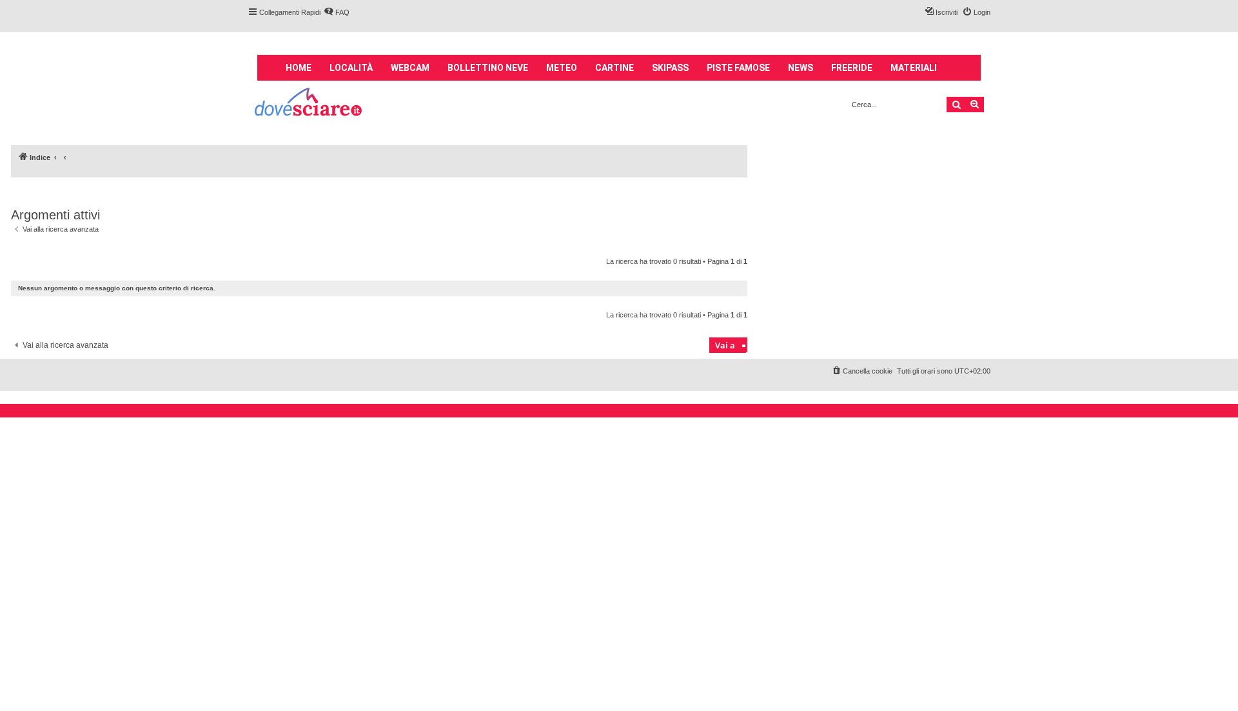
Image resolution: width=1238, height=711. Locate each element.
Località (351, 68)
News (800, 68)
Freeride (851, 68)
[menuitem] (336, 12)
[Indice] (309, 103)
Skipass (670, 68)
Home (298, 68)
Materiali (913, 68)
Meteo (561, 68)
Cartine (614, 68)
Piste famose (738, 68)
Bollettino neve (487, 68)
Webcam (410, 68)
